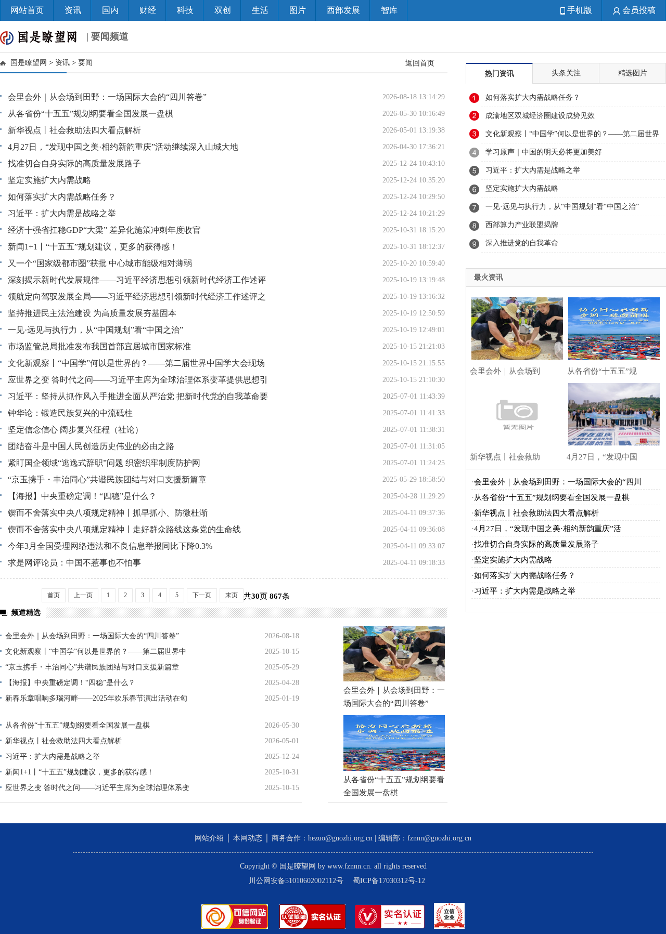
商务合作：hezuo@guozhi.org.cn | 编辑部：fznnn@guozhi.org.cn (371, 838)
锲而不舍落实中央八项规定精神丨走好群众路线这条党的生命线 (124, 529)
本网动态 (247, 838)
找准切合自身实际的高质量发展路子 (74, 163)
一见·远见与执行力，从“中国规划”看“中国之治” (95, 329)
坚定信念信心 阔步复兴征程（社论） (75, 429)
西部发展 (343, 10)
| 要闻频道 (106, 36)
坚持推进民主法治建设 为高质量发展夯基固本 (92, 313)
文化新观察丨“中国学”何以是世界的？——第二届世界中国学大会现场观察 (572, 136)
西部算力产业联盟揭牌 (521, 225)
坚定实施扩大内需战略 (49, 180)
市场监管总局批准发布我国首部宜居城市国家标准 (99, 346)
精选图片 (632, 73)
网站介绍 (209, 838)
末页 (231, 595)
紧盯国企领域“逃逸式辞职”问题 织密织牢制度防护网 (104, 462)
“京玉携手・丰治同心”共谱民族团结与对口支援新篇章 (107, 479)
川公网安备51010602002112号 (296, 881)
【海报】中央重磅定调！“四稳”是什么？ (82, 496)
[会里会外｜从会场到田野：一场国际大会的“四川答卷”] (394, 653)
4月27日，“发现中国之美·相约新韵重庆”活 (547, 528)
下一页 (202, 595)
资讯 (73, 10)
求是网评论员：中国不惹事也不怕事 (74, 562)
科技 (185, 10)
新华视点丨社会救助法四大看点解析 (74, 130)
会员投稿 (638, 10)
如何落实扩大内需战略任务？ (62, 196)
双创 (222, 10)
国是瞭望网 (28, 63)
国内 (110, 10)
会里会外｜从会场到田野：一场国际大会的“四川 (558, 482)
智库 (389, 10)
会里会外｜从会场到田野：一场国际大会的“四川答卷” (107, 97)
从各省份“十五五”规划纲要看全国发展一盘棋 (90, 113)
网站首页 (27, 10)
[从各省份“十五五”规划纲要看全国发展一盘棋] (394, 743)
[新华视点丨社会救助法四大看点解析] (514, 412)
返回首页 (419, 63)
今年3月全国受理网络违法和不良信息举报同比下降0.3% (110, 546)
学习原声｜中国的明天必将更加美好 (543, 152)
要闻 (85, 63)
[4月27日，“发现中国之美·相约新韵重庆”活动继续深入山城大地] (611, 412)
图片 (297, 10)
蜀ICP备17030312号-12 (389, 881)
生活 (260, 10)
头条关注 (566, 73)
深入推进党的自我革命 (521, 243)
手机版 (578, 10)
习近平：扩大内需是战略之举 (62, 213)
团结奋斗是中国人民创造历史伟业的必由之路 (91, 446)
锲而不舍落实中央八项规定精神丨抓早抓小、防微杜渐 (108, 512)
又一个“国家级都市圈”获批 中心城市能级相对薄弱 (100, 263)
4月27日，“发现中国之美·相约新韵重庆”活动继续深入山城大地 (123, 146)
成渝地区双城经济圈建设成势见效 (540, 116)
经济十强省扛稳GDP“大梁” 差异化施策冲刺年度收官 (104, 230)
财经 (147, 10)
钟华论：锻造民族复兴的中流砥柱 (70, 413)
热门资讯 (499, 73)
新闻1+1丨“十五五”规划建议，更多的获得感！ (93, 246)
